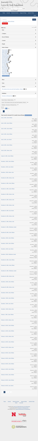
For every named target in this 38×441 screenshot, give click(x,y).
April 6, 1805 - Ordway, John (6, 150)
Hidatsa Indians (5, 52)
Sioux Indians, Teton (5, 61)
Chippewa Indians (5, 73)
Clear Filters (33, 27)
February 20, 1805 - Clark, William (7, 363)
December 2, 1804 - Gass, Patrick (7, 248)
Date (8, 108)
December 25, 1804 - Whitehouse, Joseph (8, 270)
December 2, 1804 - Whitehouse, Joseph (8, 254)
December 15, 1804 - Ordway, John (7, 205)
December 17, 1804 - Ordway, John (7, 221)
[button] (15, 100)
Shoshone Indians (5, 62)
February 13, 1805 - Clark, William (7, 325)
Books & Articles (14, 12)
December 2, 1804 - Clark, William (7, 237)
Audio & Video (31, 12)
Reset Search (5, 23)
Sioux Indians (4, 53)
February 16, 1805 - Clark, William (7, 341)
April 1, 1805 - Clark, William (6, 117)
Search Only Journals (28, 115)
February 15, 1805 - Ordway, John (7, 336)
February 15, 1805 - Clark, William (7, 330)
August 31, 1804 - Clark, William (7, 155)
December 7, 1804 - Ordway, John (7, 308)
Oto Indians (4, 63)
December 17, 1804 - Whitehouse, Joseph (8, 226)
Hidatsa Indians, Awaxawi (6, 54)
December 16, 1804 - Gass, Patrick (7, 210)
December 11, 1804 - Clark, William (7, 183)
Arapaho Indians (5, 68)
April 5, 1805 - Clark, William (6, 134)
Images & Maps (23, 12)
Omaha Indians (4, 59)
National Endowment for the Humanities (23, 409)
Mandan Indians (5, 49)
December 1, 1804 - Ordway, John (7, 172)
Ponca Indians (4, 66)
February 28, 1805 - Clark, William (7, 374)
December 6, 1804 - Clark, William (7, 292)
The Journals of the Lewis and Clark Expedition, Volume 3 (12, 89)
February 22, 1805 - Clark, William (7, 369)
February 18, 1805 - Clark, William (7, 352)
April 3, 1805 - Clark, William (6, 128)
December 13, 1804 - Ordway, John (7, 194)
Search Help (5, 21)
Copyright (21, 402)
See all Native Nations (5, 75)
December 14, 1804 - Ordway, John (7, 199)
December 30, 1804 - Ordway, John (7, 287)
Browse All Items (11, 21)
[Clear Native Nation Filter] (11, 49)
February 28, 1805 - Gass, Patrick (7, 385)
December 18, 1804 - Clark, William (7, 232)
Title (6, 108)
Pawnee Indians (5, 58)
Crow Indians (4, 70)
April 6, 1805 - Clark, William (6, 144)
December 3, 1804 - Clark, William (7, 281)
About (35, 15)
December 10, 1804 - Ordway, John (7, 177)
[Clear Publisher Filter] (15, 95)
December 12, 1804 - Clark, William (7, 188)
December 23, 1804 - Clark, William (7, 265)
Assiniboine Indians (5, 56)
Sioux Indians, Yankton (6, 72)
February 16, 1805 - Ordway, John (7, 347)
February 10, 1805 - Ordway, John (7, 319)
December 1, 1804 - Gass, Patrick (7, 166)
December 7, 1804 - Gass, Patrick (7, 303)
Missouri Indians (5, 67)
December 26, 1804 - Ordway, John (7, 276)
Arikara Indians (5, 51)
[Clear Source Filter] (26, 89)
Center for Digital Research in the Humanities (22, 406)
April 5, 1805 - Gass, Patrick (6, 139)
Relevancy (3, 108)
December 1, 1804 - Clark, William (7, 161)
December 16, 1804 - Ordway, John (7, 216)
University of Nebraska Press (7, 95)
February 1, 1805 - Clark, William (7, 314)
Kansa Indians (4, 71)
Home (4, 12)
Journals (8, 12)
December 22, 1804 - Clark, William (7, 259)
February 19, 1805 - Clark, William (7, 358)
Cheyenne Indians (5, 57)
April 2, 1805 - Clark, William (6, 123)
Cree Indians (4, 64)
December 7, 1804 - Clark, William (7, 298)
